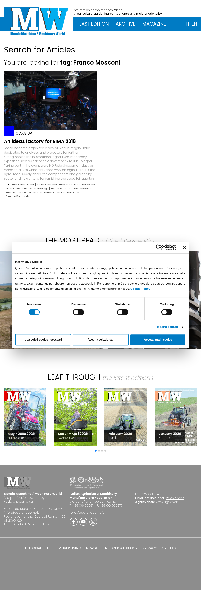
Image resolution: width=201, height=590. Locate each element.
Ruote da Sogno (84, 184)
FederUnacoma (47, 184)
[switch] (78, 312)
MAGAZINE (154, 24)
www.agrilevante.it (170, 502)
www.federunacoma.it (87, 512)
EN (194, 24)
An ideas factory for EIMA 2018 (40, 141)
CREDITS (169, 548)
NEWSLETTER (96, 548)
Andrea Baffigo (38, 188)
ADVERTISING (70, 548)
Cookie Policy (140, 288)
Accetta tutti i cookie (158, 339)
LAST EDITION (94, 24)
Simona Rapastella (18, 196)
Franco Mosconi (16, 192)
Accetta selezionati (100, 339)
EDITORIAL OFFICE (39, 548)
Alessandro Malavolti (41, 192)
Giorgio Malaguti (16, 188)
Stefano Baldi (82, 188)
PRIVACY (150, 548)
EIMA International (23, 184)
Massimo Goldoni (68, 192)
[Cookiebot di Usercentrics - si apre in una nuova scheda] (159, 247)
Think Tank (65, 184)
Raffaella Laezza (61, 188)
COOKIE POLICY (125, 548)
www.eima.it (175, 498)
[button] (96, 451)
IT (188, 24)
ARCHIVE (125, 24)
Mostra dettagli (167, 326)
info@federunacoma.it (21, 512)
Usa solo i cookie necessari (43, 339)
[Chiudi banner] (184, 247)
